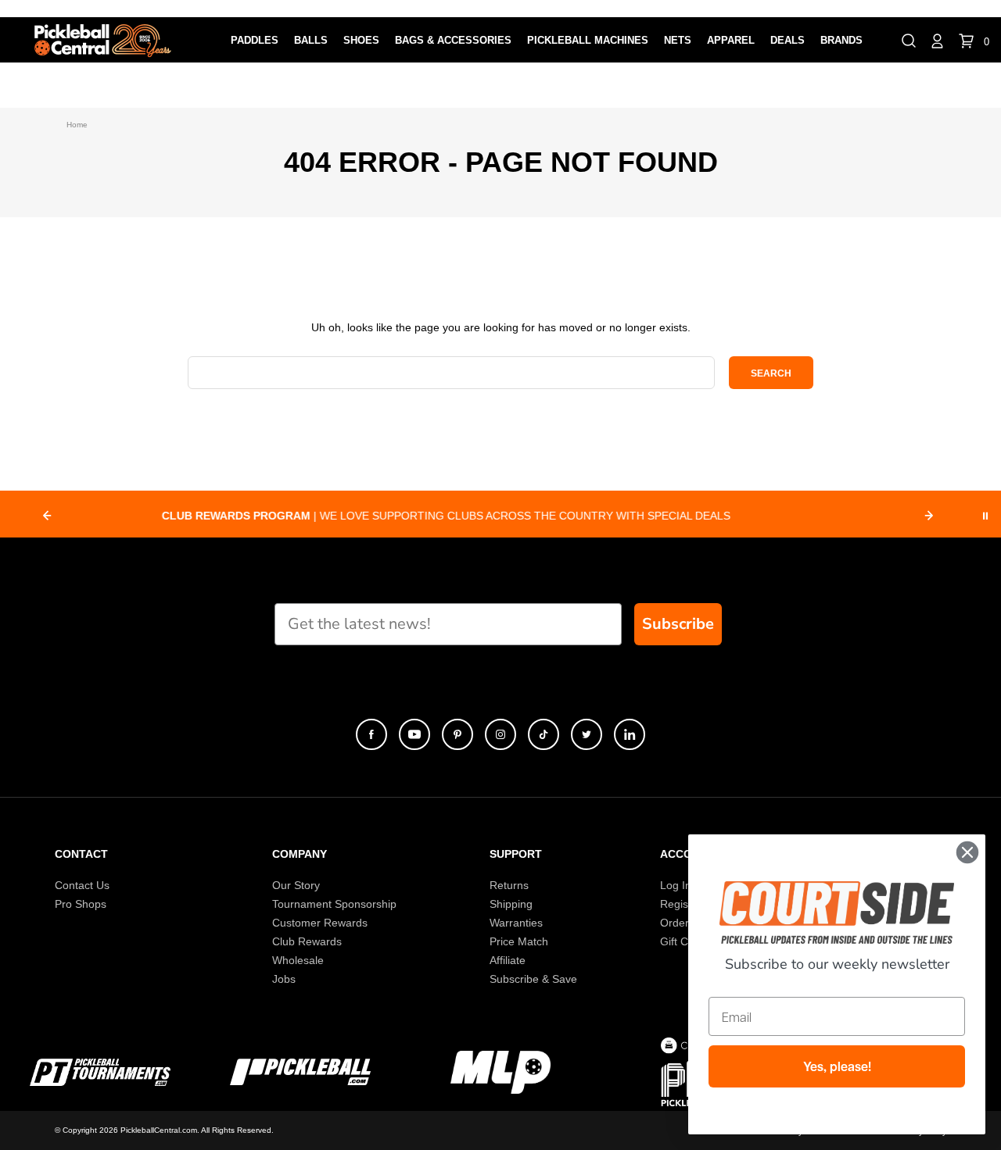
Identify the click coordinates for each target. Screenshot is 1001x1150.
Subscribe (678, 623)
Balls (311, 40)
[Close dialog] (967, 852)
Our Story (296, 885)
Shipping (511, 904)
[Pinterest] (457, 734)
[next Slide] (929, 515)
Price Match (519, 941)
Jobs (284, 979)
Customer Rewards (320, 922)
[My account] (937, 40)
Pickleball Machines (587, 40)
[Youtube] (414, 734)
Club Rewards (307, 941)
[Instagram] (500, 734)
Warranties (516, 922)
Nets (677, 40)
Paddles (254, 40)
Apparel (731, 40)
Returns (509, 885)
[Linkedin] (629, 734)
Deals (787, 40)
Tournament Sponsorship (334, 904)
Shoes (361, 40)
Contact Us (82, 885)
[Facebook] (371, 734)
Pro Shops (80, 904)
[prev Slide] (47, 515)
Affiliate (508, 960)
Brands (841, 40)
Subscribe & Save (533, 979)
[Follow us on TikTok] (543, 734)
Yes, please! (837, 1066)
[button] (909, 39)
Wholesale (298, 960)
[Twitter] (586, 734)
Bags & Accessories (453, 40)
